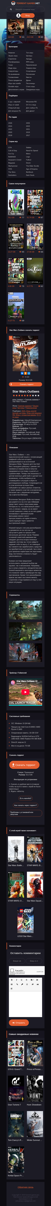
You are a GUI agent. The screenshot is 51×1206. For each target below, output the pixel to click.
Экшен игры (13, 56)
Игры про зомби (14, 83)
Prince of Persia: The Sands (35, 1069)
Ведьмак (11, 163)
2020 (10, 132)
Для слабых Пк (32, 108)
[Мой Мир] (28, 373)
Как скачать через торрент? (25, 805)
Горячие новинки (24, 406)
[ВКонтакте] (22, 373)
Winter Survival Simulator (35, 1140)
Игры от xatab (13, 105)
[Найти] (11, 9)
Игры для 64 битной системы (24, 412)
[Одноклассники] (25, 373)
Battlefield (12, 157)
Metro (28, 154)
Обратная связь (25, 1187)
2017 (28, 135)
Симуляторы (13, 71)
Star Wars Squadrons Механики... (35, 901)
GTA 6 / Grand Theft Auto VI (16, 1069)
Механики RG (31, 102)
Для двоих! (30, 111)
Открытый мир (14, 108)
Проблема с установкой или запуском (21, 813)
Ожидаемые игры (33, 89)
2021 (28, 129)
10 (38, 395)
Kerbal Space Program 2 (16, 1176)
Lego (28, 157)
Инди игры (12, 68)
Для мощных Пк (14, 111)
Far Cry (11, 154)
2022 (10, 129)
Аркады (29, 59)
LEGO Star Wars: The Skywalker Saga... (25, 936)
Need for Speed (32, 151)
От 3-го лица (31, 105)
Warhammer (13, 166)
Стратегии (12, 59)
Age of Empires (32, 169)
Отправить (20, 1023)
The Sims (11, 172)
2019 (28, 132)
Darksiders (12, 175)
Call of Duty (12, 151)
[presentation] (4, 27)
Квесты (29, 77)
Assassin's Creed (14, 160)
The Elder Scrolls (32, 166)
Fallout (28, 160)
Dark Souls (30, 175)
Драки (28, 80)
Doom (28, 163)
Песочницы (30, 83)
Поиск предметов (15, 80)
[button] (11, 980)
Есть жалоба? (25, 798)
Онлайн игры (13, 86)
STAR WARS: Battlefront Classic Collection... (35, 865)
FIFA (10, 169)
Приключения (31, 65)
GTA (10, 147)
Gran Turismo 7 (14, 1105)
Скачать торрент (27, 384)
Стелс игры (30, 86)
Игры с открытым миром (26, 415)
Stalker (28, 147)
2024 (10, 126)
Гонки (10, 65)
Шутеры (29, 56)
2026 (10, 123)
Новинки (11, 53)
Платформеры (14, 62)
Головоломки (13, 77)
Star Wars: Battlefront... (16, 865)
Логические (30, 74)
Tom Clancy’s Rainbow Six (16, 1140)
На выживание (14, 74)
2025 (28, 123)
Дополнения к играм (16, 89)
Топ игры (29, 53)
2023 (28, 126)
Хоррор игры (31, 68)
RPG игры (30, 62)
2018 (10, 135)
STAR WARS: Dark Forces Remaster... (16, 901)
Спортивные (31, 71)
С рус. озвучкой (14, 102)
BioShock (29, 172)
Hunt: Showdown (34, 1105)
